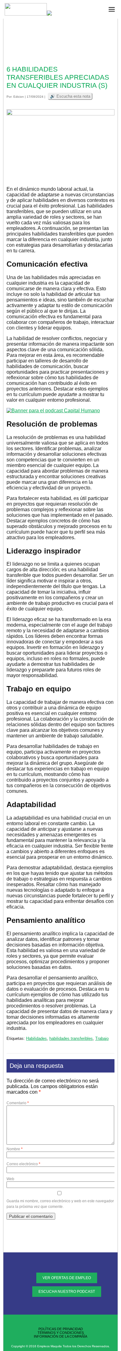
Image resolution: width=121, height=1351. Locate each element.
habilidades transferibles (71, 1038)
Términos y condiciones (61, 1333)
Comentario (18, 1103)
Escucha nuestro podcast (66, 1291)
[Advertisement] (60, 43)
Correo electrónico (23, 1164)
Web (10, 1179)
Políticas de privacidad (60, 1329)
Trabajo (102, 1038)
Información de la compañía (60, 1336)
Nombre (15, 1149)
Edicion (18, 96)
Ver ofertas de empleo (67, 1278)
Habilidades (36, 1038)
